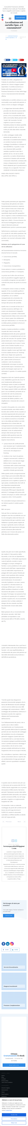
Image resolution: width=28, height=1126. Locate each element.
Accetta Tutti (14, 1114)
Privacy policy (5, 1080)
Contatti (4, 1079)
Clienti (2, 1092)
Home (3, 1075)
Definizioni (4, 1096)
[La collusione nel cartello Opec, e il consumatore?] (14, 49)
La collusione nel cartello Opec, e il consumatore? (14, 25)
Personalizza (14, 1118)
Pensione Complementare (12, 1005)
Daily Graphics (5, 1094)
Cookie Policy (8, 1110)
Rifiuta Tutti (14, 1122)
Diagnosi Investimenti (10, 986)
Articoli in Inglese (5, 1088)
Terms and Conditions (7, 1082)
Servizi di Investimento (11, 967)
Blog (3, 1077)
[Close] (26, 1099)
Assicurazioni (4, 1090)
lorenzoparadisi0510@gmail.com (12, 38)
